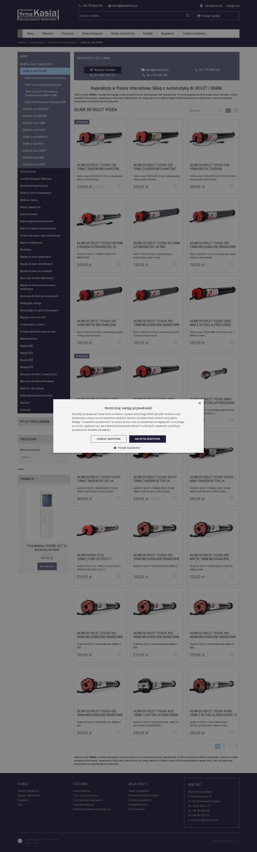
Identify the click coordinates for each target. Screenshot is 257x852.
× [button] (199, 403)
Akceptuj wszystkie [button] (147, 438)
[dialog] (128, 426)
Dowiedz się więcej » (99, 429)
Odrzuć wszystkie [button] (109, 438)
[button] (128, 447)
